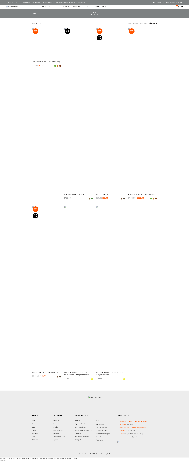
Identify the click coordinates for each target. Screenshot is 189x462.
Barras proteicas (101, 427)
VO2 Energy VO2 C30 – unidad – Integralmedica (109, 373)
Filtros (152, 23)
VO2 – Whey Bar (102, 194)
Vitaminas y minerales (82, 436)
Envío (34, 430)
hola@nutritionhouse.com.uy (133, 434)
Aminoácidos (100, 421)
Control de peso (101, 430)
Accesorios (99, 440)
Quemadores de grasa (103, 434)
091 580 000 (131, 431)
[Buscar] (171, 6)
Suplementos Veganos (82, 424)
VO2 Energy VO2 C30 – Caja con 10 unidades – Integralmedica (77, 373)
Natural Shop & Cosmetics (83, 430)
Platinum (56, 421)
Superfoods (100, 424)
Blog (33, 436)
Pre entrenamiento (102, 437)
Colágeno (78, 433)
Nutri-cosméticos (80, 427)
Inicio (153, 2)
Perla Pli (56, 433)
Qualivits (56, 440)
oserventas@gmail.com (78, 2)
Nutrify (55, 427)
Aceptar (2, 460)
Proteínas (78, 421)
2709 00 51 (129, 424)
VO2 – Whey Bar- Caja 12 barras (45, 372)
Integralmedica (58, 430)
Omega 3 (78, 440)
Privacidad (35, 433)
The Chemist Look (59, 436)
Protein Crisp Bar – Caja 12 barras (142, 194)
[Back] (35, 13)
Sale (33, 427)
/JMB (108, 454)
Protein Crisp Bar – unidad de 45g (46, 62)
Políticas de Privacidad (174, 2)
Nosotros (35, 424)
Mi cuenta (160, 2)
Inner (55, 424)
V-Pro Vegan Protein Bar (74, 194)
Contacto (35, 440)
